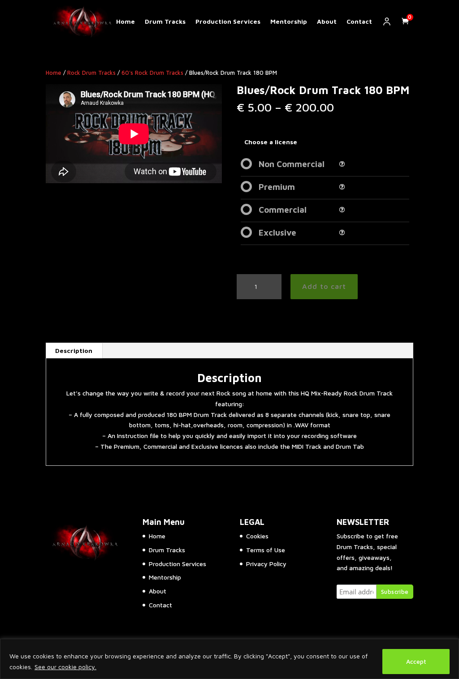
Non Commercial (292, 164)
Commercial (283, 210)
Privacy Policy (266, 563)
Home (125, 21)
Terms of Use (265, 550)
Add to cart (324, 286)
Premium (277, 187)
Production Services (227, 21)
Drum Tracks (165, 21)
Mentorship (288, 21)
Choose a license (270, 142)
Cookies (257, 536)
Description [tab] (73, 350)
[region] (229, 659)
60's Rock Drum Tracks (152, 72)
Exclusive (277, 232)
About (327, 21)
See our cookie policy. (65, 666)
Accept (416, 661)
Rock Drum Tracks (91, 72)
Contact (359, 21)
